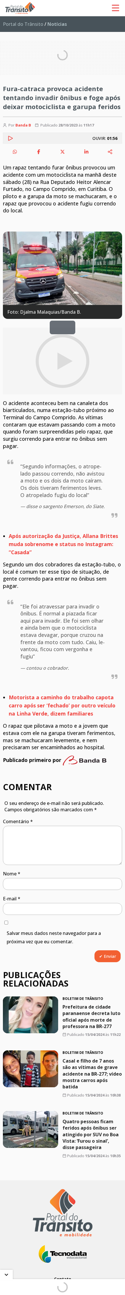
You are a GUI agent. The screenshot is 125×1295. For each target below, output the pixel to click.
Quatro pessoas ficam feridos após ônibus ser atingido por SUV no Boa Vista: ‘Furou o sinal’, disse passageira (91, 1134)
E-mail (11, 898)
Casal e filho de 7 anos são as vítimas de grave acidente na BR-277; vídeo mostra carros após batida (92, 1074)
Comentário (18, 821)
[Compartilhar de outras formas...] (110, 151)
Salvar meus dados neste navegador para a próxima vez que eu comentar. (54, 937)
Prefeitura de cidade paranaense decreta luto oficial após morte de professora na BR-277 (91, 1017)
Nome (11, 873)
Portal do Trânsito (23, 24)
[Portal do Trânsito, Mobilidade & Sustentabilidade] (62, 1212)
